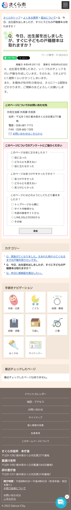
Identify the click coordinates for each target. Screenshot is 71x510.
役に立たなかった (24, 166)
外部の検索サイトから (26, 213)
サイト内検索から (24, 209)
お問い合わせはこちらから (27, 133)
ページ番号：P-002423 (54, 55)
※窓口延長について (14, 488)
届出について (48, 17)
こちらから (9, 498)
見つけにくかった (24, 187)
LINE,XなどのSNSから (27, 217)
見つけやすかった (24, 179)
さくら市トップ (11, 17)
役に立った (20, 157)
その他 (18, 221)
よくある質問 (30, 17)
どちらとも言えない (25, 162)
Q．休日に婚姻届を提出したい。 (24, 273)
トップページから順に (26, 204)
